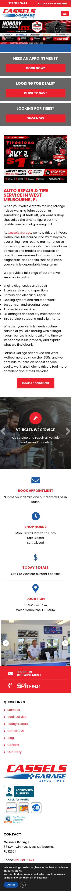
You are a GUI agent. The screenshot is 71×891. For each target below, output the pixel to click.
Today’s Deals (17, 724)
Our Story (14, 752)
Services (13, 710)
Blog (10, 738)
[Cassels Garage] (19, 11)
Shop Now (35, 118)
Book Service (17, 717)
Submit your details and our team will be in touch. (35, 496)
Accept (11, 884)
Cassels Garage (19, 232)
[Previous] (4, 37)
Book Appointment (35, 383)
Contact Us (15, 731)
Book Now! (35, 68)
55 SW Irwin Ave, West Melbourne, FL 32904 (35, 604)
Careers (13, 745)
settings (42, 877)
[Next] (67, 37)
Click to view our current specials (35, 570)
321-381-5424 (17, 3)
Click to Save (35, 93)
